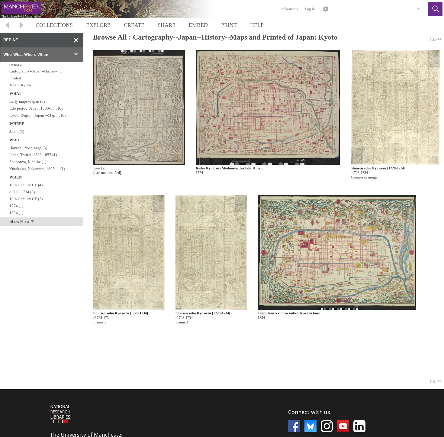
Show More (19, 221)
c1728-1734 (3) (22, 192)
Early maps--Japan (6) (27, 101)
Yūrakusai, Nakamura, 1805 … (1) (37, 168)
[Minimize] (76, 40)
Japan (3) (16, 131)
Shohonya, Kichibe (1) (27, 161)
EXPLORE (98, 25)
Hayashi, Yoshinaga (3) (28, 148)
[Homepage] (114, 9)
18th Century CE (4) (26, 185)
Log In (310, 9)
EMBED (198, 25)
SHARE (166, 25)
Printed (15, 78)
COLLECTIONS (54, 25)
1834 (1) (16, 212)
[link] (418, 9)
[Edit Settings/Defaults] (325, 9)
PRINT (229, 25)
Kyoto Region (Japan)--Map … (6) (37, 115)
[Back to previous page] (7, 26)
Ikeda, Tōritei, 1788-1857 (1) (33, 155)
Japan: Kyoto (20, 85)
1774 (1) (16, 206)
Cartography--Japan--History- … (35, 71)
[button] (435, 9)
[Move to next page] (21, 26)
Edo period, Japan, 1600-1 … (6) (36, 108)
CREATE (134, 25)
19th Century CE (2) (26, 199)
